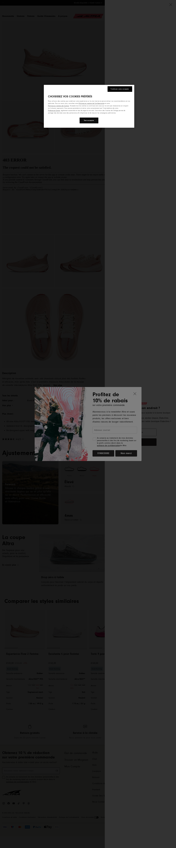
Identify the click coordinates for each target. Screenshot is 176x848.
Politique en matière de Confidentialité (91, 103)
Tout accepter (89, 120)
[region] (89, 106)
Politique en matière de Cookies (58, 106)
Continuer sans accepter (120, 89)
